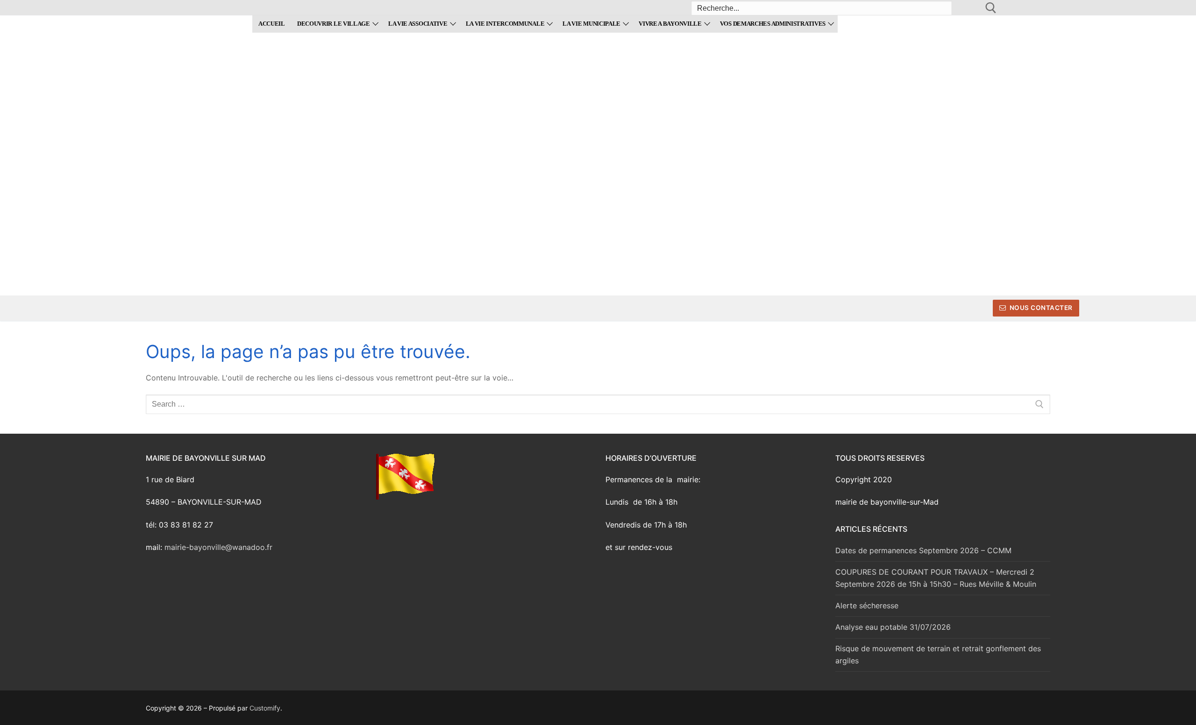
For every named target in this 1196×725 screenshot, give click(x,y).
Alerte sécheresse (866, 605)
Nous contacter (1040, 307)
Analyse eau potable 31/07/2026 (893, 627)
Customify (264, 708)
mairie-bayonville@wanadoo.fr (218, 547)
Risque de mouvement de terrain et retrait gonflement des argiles (938, 654)
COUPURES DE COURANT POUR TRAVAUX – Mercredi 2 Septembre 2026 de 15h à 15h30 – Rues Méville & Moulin (935, 578)
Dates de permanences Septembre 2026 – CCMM (923, 550)
